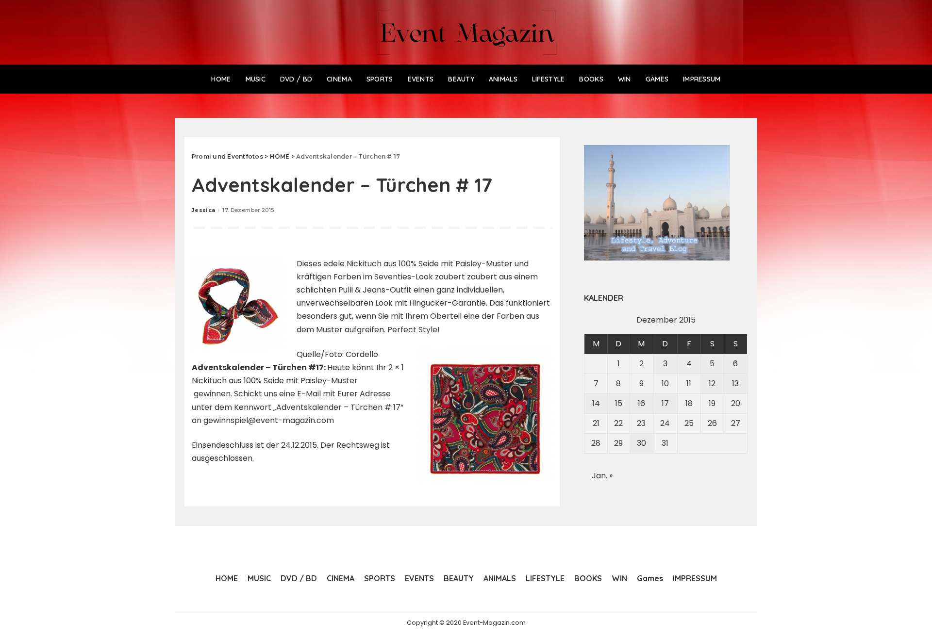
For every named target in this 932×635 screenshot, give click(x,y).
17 (665, 403)
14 (596, 403)
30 (641, 443)
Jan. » (602, 475)
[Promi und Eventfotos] (466, 32)
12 (712, 383)
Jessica (203, 210)
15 (618, 403)
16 (641, 403)
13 (735, 383)
